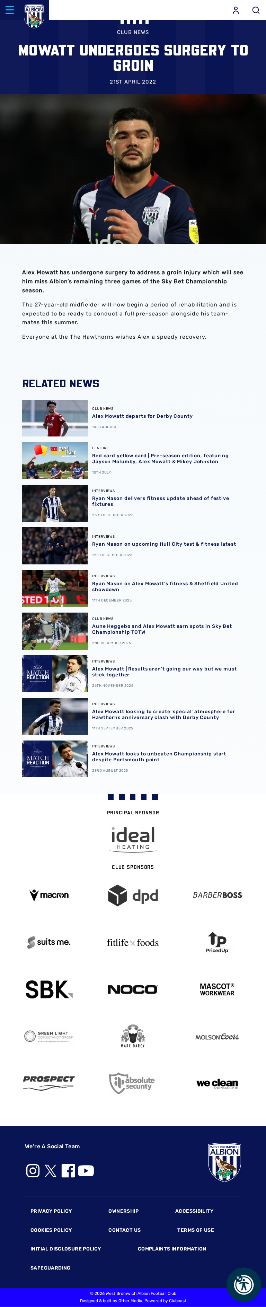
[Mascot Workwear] (217, 989)
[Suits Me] (49, 942)
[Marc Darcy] (133, 1036)
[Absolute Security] (133, 1083)
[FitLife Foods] (133, 942)
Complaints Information (172, 1249)
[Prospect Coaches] (49, 1083)
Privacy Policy (51, 1211)
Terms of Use (195, 1230)
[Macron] (49, 895)
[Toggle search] (256, 10)
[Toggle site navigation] (9, 10)
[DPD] (133, 895)
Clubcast (177, 1300)
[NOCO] (133, 989)
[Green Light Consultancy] (49, 1036)
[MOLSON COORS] (217, 1036)
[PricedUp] (217, 942)
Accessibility (194, 1211)
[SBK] (49, 989)
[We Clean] (217, 1083)
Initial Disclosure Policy (65, 1249)
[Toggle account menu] (236, 10)
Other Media (130, 1300)
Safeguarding (50, 1268)
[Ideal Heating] (133, 840)
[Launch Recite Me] (244, 1284)
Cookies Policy (51, 1230)
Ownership (123, 1211)
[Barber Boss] (217, 895)
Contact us (124, 1230)
